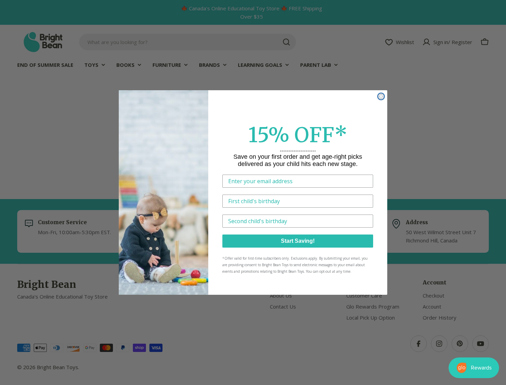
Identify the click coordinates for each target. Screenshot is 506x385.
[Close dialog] (381, 96)
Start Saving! (298, 241)
